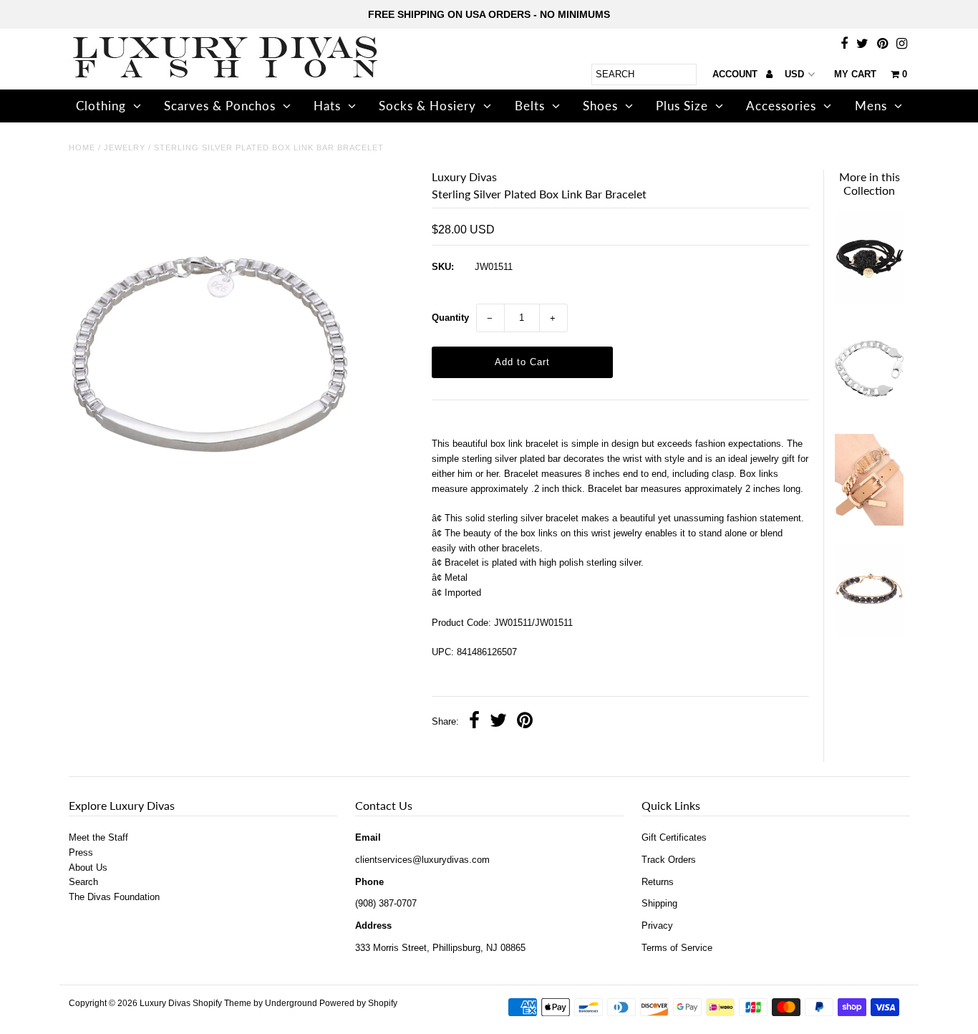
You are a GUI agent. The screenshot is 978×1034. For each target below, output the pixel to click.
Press (81, 852)
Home (82, 147)
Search (83, 881)
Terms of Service (676, 947)
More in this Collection (869, 183)
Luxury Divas (165, 1003)
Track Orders (668, 859)
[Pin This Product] (525, 722)
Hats (327, 105)
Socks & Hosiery (427, 105)
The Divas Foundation (114, 897)
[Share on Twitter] (498, 722)
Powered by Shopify (358, 1003)
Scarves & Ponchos (220, 105)
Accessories (781, 105)
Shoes (600, 105)
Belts (530, 105)
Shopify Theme (222, 1003)
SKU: (443, 266)
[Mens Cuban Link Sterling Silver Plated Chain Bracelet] (869, 411)
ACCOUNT (736, 74)
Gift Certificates (674, 837)
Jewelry (124, 147)
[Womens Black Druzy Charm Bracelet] (869, 299)
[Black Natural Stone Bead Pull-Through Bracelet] (869, 633)
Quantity (450, 317)
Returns (657, 881)
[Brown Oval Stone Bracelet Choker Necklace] (869, 522)
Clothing (101, 105)
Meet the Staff (98, 837)
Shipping (659, 903)
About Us (88, 867)
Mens (871, 105)
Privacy (657, 925)
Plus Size (682, 105)
